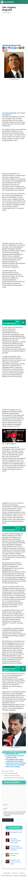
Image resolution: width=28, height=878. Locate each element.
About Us (22, 873)
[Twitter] (12, 48)
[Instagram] (9, 48)
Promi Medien (9, 2)
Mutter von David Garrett (12, 775)
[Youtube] (3, 50)
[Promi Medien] (2, 2)
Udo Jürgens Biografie (9, 113)
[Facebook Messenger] (14, 48)
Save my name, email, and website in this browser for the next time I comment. (15, 813)
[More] (6, 50)
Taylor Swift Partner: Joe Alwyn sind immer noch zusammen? (16, 764)
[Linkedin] (23, 48)
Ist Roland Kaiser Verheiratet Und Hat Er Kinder (15, 756)
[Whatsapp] (17, 48)
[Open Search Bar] (22, 2)
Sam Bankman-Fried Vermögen (14, 778)
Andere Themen (9, 771)
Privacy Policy (7, 873)
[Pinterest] (20, 48)
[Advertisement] (14, 30)
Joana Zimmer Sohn (12, 754)
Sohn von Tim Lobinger (13, 767)
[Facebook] (3, 48)
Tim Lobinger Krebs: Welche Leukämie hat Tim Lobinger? (15, 760)
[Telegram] (6, 48)
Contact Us (15, 873)
